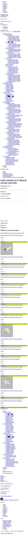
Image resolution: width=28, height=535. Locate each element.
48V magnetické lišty (12, 150)
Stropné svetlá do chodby (13, 37)
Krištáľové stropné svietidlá (14, 76)
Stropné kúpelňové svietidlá (14, 39)
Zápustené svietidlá (10, 48)
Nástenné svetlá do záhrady (14, 141)
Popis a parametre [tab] (4, 220)
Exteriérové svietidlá (7, 83)
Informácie (5, 12)
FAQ (4, 9)
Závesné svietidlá (9, 42)
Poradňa (5, 8)
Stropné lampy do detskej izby (14, 126)
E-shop (4, 1)
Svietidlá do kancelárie (10, 117)
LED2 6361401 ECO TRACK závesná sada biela (13, 177)
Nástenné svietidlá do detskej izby (15, 124)
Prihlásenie (5, 26)
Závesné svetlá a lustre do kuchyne (15, 115)
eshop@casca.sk (8, 471)
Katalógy (5, 7)
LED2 (4, 223)
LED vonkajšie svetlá (10, 164)
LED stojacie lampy (10, 162)
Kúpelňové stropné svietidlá (14, 104)
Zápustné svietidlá (9, 85)
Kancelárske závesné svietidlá (14, 118)
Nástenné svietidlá (9, 52)
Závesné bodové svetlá (13, 68)
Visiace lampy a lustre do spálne (14, 137)
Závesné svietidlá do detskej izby (15, 123)
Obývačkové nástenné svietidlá (14, 111)
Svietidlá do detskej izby (11, 122)
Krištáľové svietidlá (10, 73)
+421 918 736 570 (4, 30)
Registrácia (5, 28)
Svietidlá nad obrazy (10, 82)
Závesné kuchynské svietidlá (14, 44)
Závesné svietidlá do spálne (14, 46)
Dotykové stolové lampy (13, 63)
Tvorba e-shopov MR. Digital (7, 533)
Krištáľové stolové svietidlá (14, 78)
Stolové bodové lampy (13, 71)
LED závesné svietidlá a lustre (12, 159)
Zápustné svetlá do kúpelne (14, 51)
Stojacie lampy (9, 99)
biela (3, 225)
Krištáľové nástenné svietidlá (14, 77)
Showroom (5, 4)
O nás (4, 2)
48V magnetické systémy (11, 148)
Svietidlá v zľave (6, 92)
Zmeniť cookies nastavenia (6, 496)
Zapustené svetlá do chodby (14, 131)
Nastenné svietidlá (9, 86)
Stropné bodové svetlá (12, 66)
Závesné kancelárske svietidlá (14, 45)
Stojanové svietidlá (9, 64)
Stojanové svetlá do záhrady (14, 144)
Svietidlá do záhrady (10, 138)
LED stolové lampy (10, 163)
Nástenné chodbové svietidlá (14, 53)
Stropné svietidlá (9, 35)
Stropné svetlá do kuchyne (13, 116)
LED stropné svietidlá (10, 157)
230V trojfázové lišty (12, 155)
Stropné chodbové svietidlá (13, 129)
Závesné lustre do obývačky (14, 109)
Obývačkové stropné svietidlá (14, 110)
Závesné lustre (9, 95)
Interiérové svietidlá (7, 33)
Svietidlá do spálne (9, 132)
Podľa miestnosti (6, 102)
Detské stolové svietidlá (13, 60)
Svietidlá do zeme (9, 90)
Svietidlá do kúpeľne (10, 103)
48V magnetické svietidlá (13, 149)
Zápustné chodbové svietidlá (14, 49)
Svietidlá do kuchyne (10, 113)
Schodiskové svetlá (10, 145)
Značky (4, 165)
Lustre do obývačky (12, 43)
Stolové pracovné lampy (13, 59)
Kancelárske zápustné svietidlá (14, 119)
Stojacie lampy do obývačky (14, 112)
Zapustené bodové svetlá (13, 69)
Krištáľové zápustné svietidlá (14, 81)
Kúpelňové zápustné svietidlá (14, 106)
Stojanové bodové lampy (13, 72)
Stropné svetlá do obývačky (14, 36)
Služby (4, 5)
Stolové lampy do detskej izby (14, 125)
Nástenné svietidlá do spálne (14, 55)
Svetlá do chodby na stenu (13, 130)
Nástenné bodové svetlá (13, 70)
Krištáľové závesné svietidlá (14, 75)
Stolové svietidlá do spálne (13, 62)
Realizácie (5, 6)
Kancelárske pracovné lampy (14, 121)
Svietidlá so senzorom (10, 91)
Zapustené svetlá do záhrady (14, 142)
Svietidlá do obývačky (10, 108)
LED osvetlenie (6, 156)
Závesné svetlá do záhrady (13, 143)
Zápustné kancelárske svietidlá (14, 50)
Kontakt (4, 11)
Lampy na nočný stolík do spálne (15, 136)
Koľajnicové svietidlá (7, 146)
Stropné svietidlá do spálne (13, 38)
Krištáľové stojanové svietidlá (14, 79)
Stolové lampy (9, 58)
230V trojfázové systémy (11, 152)
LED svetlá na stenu (10, 158)
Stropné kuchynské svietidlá (14, 40)
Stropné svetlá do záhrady (13, 139)
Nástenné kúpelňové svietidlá (14, 56)
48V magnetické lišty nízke (14, 151)
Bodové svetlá (9, 65)
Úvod (4, 171)
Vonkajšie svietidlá (9, 101)
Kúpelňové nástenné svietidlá (14, 105)
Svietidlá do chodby (10, 128)
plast (4, 227)
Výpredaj (5, 166)
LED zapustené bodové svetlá (12, 161)
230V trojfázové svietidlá (13, 154)
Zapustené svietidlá (10, 96)
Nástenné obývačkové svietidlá (14, 57)
